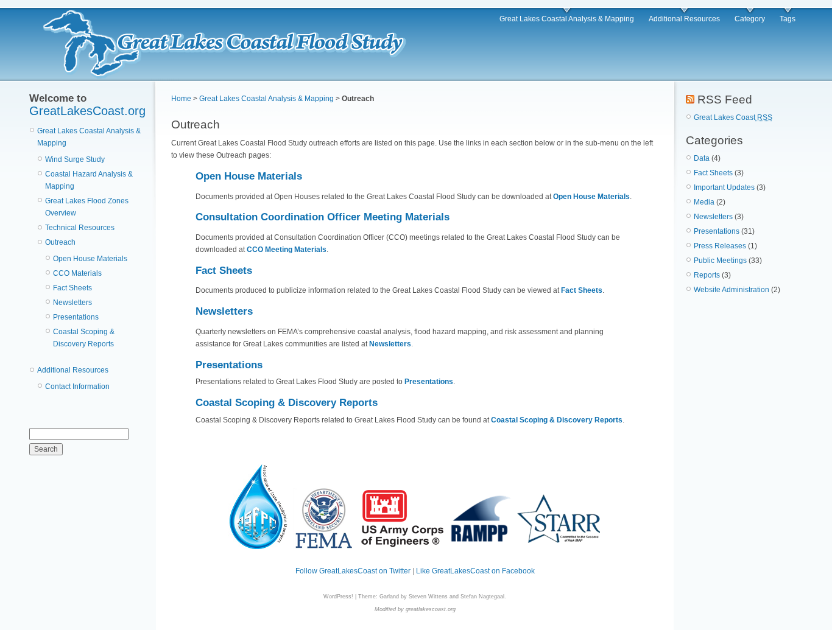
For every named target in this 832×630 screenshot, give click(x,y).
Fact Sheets (72, 288)
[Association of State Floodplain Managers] (258, 546)
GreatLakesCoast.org (87, 110)
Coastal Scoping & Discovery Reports (287, 402)
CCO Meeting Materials (286, 249)
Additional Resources (684, 19)
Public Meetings (720, 260)
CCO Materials (77, 273)
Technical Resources (80, 227)
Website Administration (731, 289)
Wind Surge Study (75, 159)
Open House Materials (90, 258)
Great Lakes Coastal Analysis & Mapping (566, 19)
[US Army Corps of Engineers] (402, 546)
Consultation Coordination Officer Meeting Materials (322, 217)
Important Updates (724, 187)
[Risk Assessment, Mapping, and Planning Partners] (481, 546)
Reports (707, 275)
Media (704, 202)
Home (181, 98)
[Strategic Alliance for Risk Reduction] (559, 546)
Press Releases (720, 246)
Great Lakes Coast (733, 117)
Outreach (60, 242)
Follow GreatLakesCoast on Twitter (353, 571)
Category (750, 19)
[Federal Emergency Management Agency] (324, 546)
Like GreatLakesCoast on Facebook (475, 571)
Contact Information (77, 386)
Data (702, 158)
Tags (787, 19)
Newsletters (72, 302)
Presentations (76, 317)
